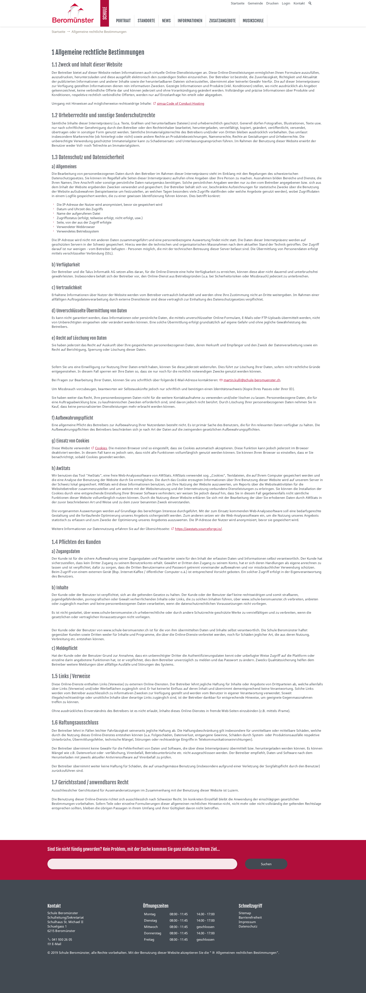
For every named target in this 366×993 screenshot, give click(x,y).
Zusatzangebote (222, 20)
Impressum (247, 922)
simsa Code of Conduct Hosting (180, 103)
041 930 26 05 (62, 939)
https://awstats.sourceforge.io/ (198, 529)
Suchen (266, 864)
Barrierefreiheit (250, 917)
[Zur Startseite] (73, 13)
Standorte (146, 20)
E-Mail (56, 944)
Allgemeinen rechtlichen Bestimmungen (246, 952)
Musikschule (253, 20)
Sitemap (245, 913)
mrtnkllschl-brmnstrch (252, 380)
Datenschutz (248, 926)
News (166, 20)
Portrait (123, 20)
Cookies (101, 448)
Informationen (190, 20)
